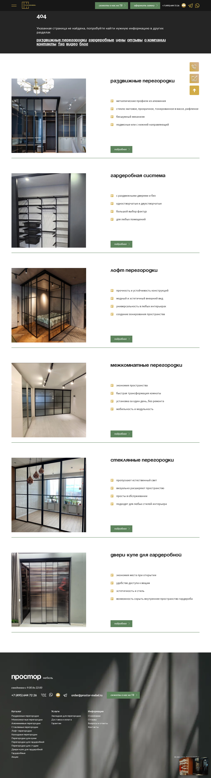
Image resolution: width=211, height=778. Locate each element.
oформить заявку (144, 5)
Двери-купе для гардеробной (146, 555)
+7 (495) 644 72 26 (24, 695)
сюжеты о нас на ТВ (110, 5)
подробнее (120, 149)
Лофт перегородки (134, 270)
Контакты (46, 44)
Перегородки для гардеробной (27, 742)
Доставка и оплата (61, 719)
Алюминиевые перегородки (25, 723)
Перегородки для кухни (23, 738)
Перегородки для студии (24, 745)
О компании (155, 40)
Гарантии (56, 723)
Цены (120, 40)
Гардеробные (101, 40)
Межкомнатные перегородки (146, 365)
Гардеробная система (138, 175)
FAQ (61, 44)
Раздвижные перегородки (62, 40)
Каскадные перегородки (24, 734)
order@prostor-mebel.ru (86, 695)
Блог (83, 44)
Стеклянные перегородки (142, 460)
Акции (14, 757)
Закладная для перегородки (66, 716)
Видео (72, 44)
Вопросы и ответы (98, 723)
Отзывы (135, 40)
